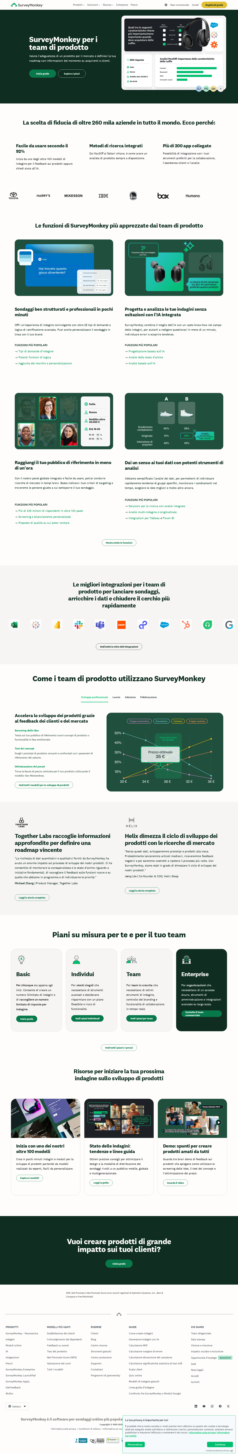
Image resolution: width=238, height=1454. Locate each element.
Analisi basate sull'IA (142, 363)
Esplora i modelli (29, 1178)
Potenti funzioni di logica (34, 357)
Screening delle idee (27, 730)
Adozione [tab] (130, 697)
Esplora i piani (72, 73)
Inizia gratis (42, 73)
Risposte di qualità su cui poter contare (43, 523)
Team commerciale (179, 4)
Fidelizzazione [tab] (148, 697)
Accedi (195, 4)
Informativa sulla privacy (202, 1432)
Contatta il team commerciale (194, 1014)
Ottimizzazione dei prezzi (30, 766)
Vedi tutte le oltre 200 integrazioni (119, 646)
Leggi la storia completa (32, 897)
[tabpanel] (119, 752)
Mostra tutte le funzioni (119, 542)
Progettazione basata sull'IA (147, 351)
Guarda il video (175, 1182)
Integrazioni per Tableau (144, 518)
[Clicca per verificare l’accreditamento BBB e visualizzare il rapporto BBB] (80, 1442)
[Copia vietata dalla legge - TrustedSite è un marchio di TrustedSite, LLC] (113, 1442)
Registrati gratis (214, 4)
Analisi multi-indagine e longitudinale (153, 512)
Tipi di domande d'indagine (35, 351)
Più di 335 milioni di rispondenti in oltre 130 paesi (50, 511)
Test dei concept (24, 748)
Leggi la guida (101, 1182)
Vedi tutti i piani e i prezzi (119, 1047)
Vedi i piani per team (141, 1018)
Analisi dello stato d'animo (146, 357)
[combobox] (17, 1406)
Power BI (168, 518)
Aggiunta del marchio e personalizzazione (45, 363)
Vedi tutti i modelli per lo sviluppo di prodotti (44, 785)
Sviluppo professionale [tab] (94, 697)
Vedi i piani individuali (87, 1018)
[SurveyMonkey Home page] (27, 5)
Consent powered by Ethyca (218, 1450)
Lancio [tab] (116, 697)
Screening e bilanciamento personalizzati (44, 517)
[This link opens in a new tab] (196, 1406)
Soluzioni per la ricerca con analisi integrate (157, 506)
